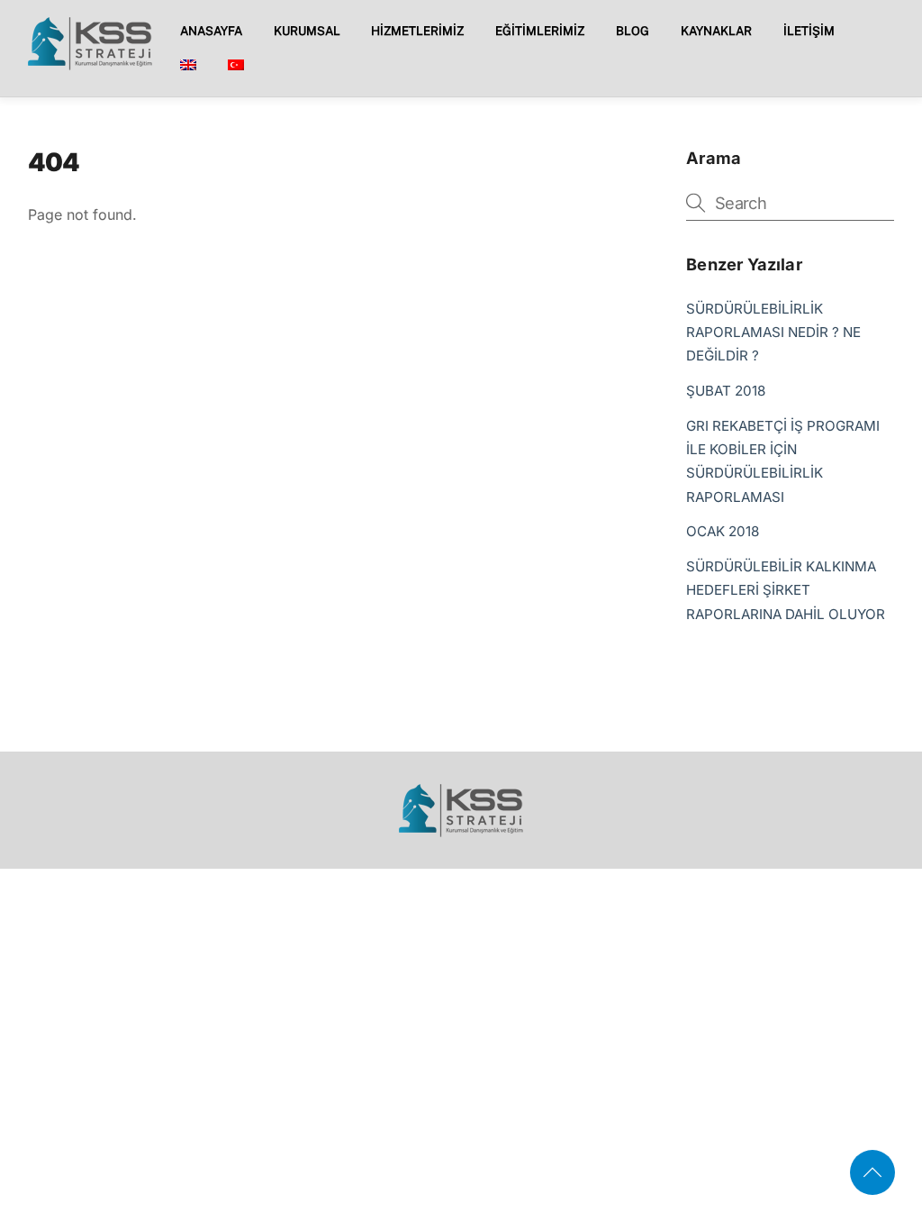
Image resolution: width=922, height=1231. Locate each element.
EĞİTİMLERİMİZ (539, 30)
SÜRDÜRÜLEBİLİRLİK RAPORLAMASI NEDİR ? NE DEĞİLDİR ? (773, 332)
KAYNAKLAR (716, 30)
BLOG (632, 30)
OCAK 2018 (722, 531)
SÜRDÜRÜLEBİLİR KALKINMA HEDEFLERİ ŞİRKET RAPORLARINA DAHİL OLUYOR (785, 590)
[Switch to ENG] (188, 67)
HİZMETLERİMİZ (417, 30)
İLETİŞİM (809, 30)
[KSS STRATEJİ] (90, 63)
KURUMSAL (307, 30)
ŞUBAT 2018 (725, 390)
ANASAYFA (211, 30)
